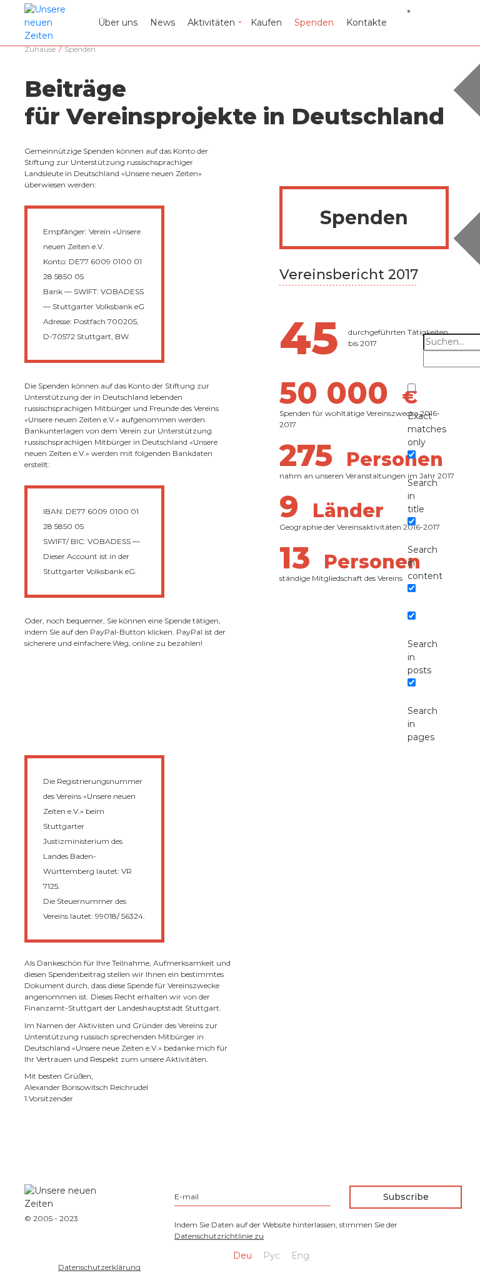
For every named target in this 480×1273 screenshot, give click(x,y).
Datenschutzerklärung (99, 1267)
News (162, 22)
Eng (300, 1255)
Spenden (314, 22)
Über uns (118, 22)
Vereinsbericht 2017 (348, 274)
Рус (271, 1255)
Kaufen (266, 22)
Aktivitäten (211, 22)
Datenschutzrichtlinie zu (219, 1236)
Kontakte (366, 22)
